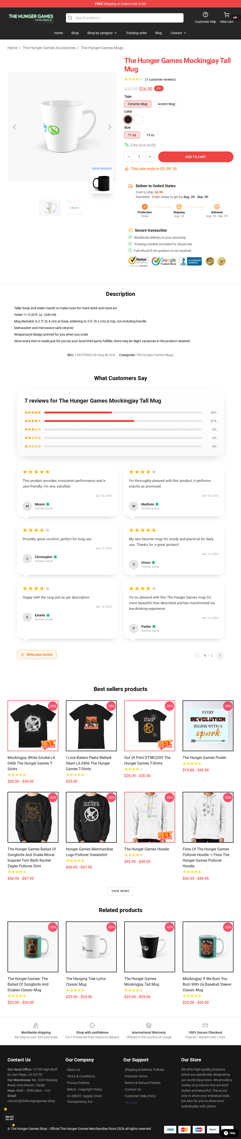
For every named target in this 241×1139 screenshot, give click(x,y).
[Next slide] (109, 127)
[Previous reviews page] (197, 655)
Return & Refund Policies (143, 1083)
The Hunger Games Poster (204, 757)
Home (12, 48)
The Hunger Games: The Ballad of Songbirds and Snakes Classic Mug (28, 984)
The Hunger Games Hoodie (146, 849)
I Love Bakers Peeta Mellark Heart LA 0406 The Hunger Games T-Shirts (89, 763)
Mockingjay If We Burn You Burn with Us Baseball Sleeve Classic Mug (207, 984)
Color (128, 111)
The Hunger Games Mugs (102, 48)
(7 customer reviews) (160, 79)
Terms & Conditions (81, 1076)
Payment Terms (136, 1076)
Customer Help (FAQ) (140, 1096)
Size (127, 127)
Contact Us (133, 1089)
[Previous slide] (15, 127)
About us (73, 1070)
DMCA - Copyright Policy (84, 1089)
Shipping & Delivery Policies (144, 1070)
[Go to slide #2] (74, 207)
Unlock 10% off (9, 1118)
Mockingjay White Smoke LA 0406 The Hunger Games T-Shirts (31, 763)
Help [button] (232, 1133)
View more (121, 891)
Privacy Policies (78, 1083)
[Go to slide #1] (50, 207)
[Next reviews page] (220, 655)
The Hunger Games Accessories (49, 48)
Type (128, 96)
